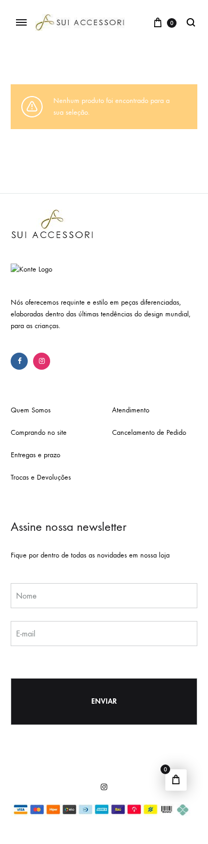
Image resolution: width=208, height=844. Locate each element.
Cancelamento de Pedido (149, 432)
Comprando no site (39, 432)
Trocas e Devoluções (41, 477)
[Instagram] (41, 361)
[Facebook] (19, 361)
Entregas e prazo (35, 454)
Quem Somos (31, 410)
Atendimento (130, 410)
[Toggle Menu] (21, 23)
